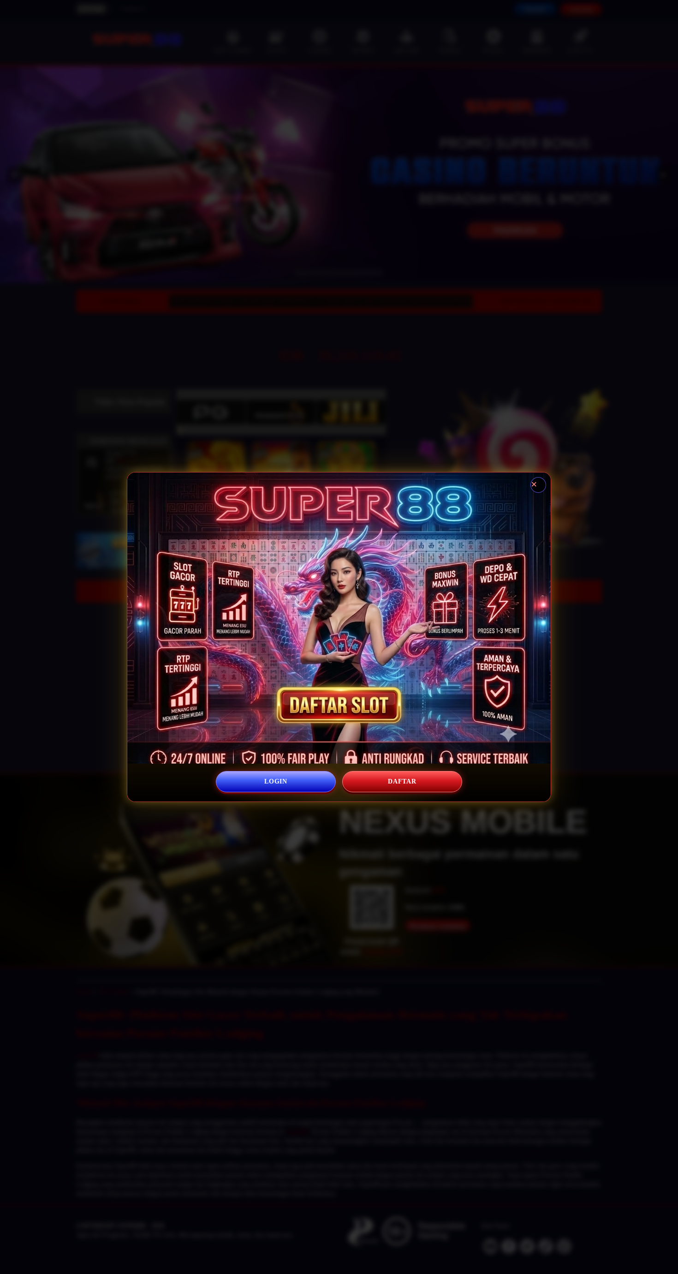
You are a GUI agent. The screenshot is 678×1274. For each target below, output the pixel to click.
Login (275, 781)
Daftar (402, 781)
